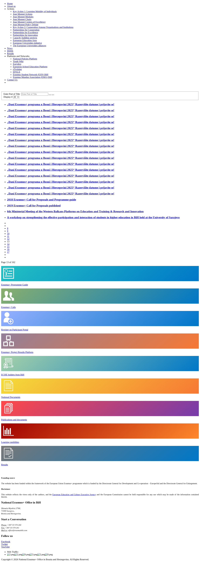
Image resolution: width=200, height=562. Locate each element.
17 (8, 252)
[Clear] (53, 94)
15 (8, 247)
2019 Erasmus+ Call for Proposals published (34, 205)
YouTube (5, 547)
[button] (10, 9)
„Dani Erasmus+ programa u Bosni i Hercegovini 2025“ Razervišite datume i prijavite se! (60, 104)
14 (8, 244)
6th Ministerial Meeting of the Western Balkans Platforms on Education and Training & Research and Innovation (75, 211)
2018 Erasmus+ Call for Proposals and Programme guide (41, 199)
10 (8, 233)
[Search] (50, 94)
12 (8, 239)
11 (8, 236)
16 (8, 249)
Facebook (5, 541)
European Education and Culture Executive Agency (74, 495)
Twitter (4, 544)
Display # (8, 97)
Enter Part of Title (12, 94)
